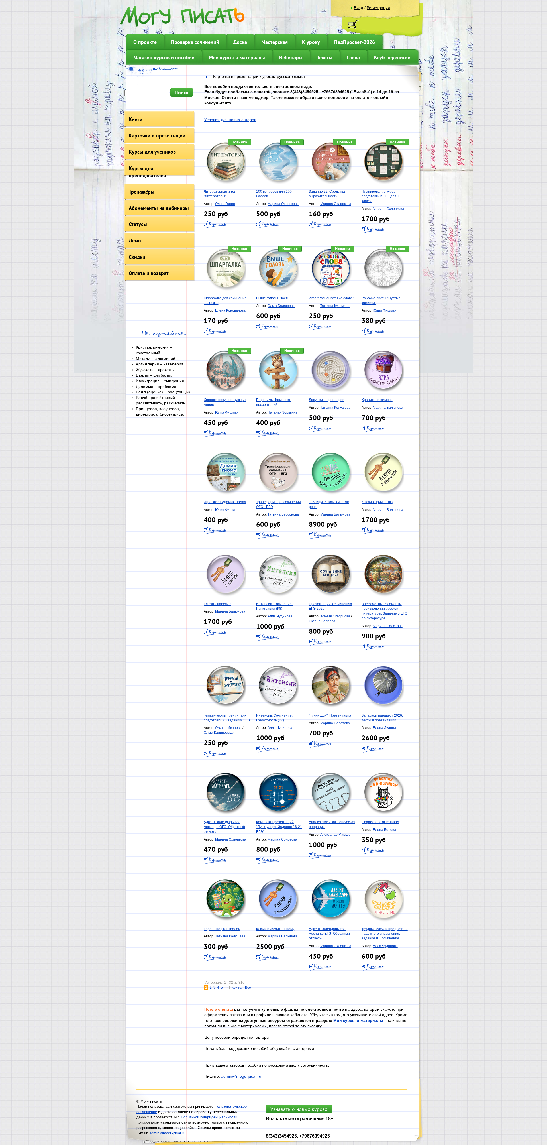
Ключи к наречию (217, 604)
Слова (353, 57)
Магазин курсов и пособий (164, 57)
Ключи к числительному (275, 929)
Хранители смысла (377, 400)
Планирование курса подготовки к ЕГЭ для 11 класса (381, 196)
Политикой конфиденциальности (209, 1117)
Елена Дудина (384, 728)
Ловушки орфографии (326, 400)
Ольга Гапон (225, 204)
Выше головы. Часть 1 (274, 298)
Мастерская (274, 42)
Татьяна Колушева (335, 408)
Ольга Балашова (281, 306)
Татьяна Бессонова (283, 514)
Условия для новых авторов (230, 119)
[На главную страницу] (205, 76)
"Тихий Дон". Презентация (330, 715)
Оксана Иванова (228, 728)
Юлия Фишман (385, 310)
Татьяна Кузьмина (335, 306)
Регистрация (378, 7)
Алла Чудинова (280, 616)
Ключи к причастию (377, 502)
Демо (135, 240)
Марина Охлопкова (283, 204)
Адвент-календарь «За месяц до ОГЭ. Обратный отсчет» (224, 827)
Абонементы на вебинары (159, 208)
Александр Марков (335, 835)
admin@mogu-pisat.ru (241, 1076)
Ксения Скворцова (335, 616)
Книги (135, 119)
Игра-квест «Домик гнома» (225, 502)
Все (248, 987)
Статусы (138, 224)
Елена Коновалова (230, 310)
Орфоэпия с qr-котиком (380, 822)
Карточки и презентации (157, 135)
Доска (240, 42)
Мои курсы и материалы (237, 57)
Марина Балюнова (388, 408)
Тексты (324, 57)
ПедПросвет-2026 (354, 42)
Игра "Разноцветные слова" (331, 298)
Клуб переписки (392, 57)
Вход (358, 7)
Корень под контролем (222, 929)
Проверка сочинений (195, 42)
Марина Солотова (388, 626)
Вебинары (291, 57)
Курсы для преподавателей (147, 172)
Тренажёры (141, 191)
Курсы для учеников (152, 152)
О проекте (145, 42)
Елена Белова (384, 830)
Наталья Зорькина (282, 412)
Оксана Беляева (322, 621)
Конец (237, 987)
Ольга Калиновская (219, 733)
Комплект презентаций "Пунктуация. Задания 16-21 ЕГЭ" (279, 827)
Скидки (137, 257)
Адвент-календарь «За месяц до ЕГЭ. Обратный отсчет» (329, 934)
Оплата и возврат (149, 273)
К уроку (311, 42)
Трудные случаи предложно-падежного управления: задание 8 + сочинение (385, 934)
